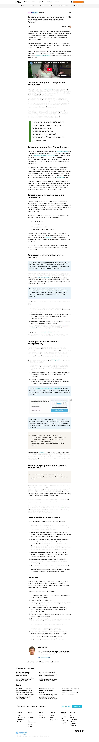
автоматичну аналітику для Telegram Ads (48, 388)
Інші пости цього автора (44, 657)
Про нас (41, 715)
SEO (41, 5)
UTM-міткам (60, 177)
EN (66, 706)
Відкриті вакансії (74, 719)
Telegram (75, 5)
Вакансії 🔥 (49, 2)
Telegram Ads (56, 360)
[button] (67, 2)
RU (70, 12)
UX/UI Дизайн (64, 720)
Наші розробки (20, 719)
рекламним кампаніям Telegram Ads (44, 155)
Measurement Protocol (44, 277)
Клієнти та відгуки (21, 715)
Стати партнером (21, 717)
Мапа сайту (73, 723)
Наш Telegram (42, 717)
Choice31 (52, 715)
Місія (71, 715)
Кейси (33, 2)
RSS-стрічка (73, 725)
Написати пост (77, 706)
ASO (29, 720)
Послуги (26, 2)
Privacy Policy (20, 721)
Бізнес (31, 5)
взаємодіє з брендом (47, 332)
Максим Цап (43, 647)
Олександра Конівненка (43, 55)
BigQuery (42, 452)
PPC (51, 5)
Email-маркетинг (32, 722)
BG (63, 706)
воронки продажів (62, 151)
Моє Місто (52, 717)
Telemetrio (49, 89)
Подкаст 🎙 (40, 2)
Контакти (72, 721)
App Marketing (62, 5)
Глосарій (57, 2)
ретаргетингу (62, 508)
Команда (72, 717)
